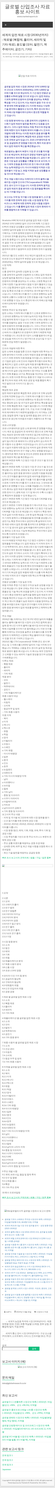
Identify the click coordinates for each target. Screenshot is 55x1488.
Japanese (6, 1469)
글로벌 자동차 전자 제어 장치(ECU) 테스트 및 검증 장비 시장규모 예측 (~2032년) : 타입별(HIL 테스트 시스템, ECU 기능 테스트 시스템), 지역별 (28, 1282)
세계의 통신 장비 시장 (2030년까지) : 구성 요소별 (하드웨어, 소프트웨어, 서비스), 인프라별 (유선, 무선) (26, 1336)
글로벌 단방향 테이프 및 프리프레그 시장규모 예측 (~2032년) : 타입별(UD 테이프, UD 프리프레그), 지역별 (26, 1428)
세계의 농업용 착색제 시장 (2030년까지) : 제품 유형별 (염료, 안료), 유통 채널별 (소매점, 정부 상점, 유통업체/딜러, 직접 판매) (27, 1324)
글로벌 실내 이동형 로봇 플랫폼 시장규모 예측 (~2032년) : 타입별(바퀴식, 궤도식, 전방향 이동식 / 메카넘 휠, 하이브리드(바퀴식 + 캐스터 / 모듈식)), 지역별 (28, 1297)
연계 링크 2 (7, 1460)
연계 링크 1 (7, 1455)
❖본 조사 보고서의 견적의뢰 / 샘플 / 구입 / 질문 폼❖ (26, 857)
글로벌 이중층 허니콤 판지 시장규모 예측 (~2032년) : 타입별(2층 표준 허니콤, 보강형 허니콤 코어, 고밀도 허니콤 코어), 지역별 (28, 1247)
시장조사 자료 (42, 1312)
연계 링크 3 (7, 1464)
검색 (4, 1345)
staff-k (8, 1312)
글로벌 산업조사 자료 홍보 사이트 (27, 8)
